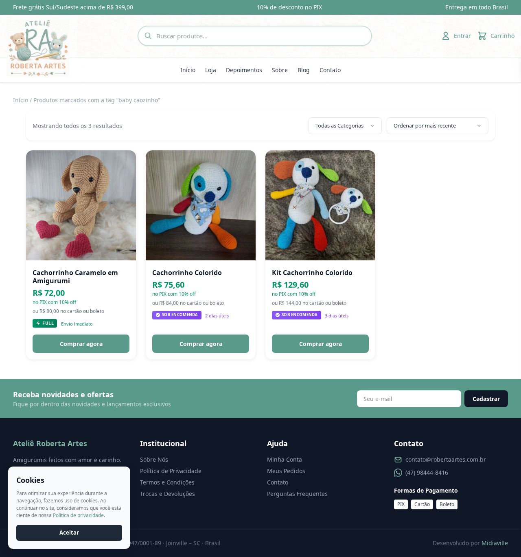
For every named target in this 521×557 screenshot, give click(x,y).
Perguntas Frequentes (297, 494)
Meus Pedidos (286, 471)
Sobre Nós (154, 459)
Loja (210, 70)
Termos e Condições (167, 482)
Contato (330, 70)
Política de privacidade (78, 515)
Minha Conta (284, 459)
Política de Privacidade (170, 471)
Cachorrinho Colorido (187, 273)
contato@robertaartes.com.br (445, 459)
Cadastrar (486, 399)
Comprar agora (81, 344)
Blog (304, 70)
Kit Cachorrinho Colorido (312, 273)
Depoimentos (244, 70)
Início (187, 70)
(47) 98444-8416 (426, 472)
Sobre (280, 70)
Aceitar (69, 532)
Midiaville (495, 543)
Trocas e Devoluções (167, 494)
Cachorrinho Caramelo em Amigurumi (75, 277)
